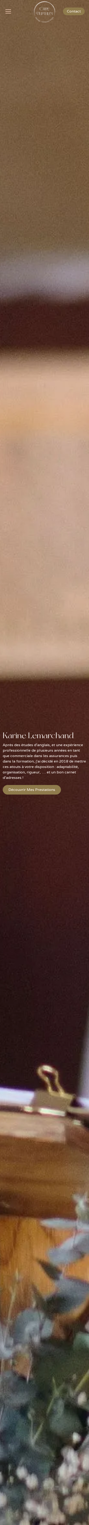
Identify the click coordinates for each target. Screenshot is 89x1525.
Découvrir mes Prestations (31, 789)
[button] (16, 11)
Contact (74, 11)
